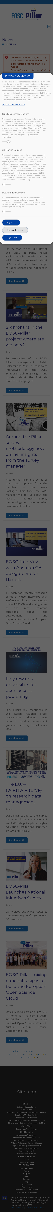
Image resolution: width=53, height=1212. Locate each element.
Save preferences (15, 230)
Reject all (11, 222)
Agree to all (12, 237)
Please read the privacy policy (13, 105)
